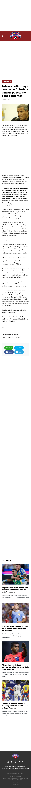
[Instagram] (15, 762)
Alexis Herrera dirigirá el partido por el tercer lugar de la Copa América (15, 667)
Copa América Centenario (10, 334)
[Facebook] (11, 762)
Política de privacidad (22, 768)
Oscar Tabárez (7, 337)
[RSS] (23, 762)
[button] (3, 36)
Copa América (7, 81)
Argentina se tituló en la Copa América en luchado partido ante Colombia (15, 590)
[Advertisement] (15, 15)
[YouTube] (19, 762)
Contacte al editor (8, 768)
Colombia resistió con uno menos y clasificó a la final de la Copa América (15, 706)
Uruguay (17, 337)
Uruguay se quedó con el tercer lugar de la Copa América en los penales (15, 628)
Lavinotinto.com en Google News (14, 766)
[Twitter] (8, 762)
